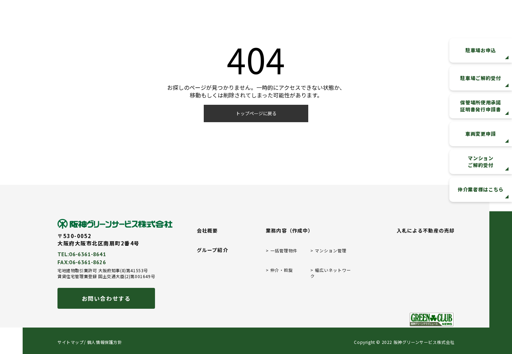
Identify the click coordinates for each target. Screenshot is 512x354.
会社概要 (207, 230)
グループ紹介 (212, 250)
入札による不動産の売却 (426, 230)
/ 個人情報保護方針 (103, 342)
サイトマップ (70, 342)
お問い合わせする (106, 298)
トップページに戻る (256, 113)
